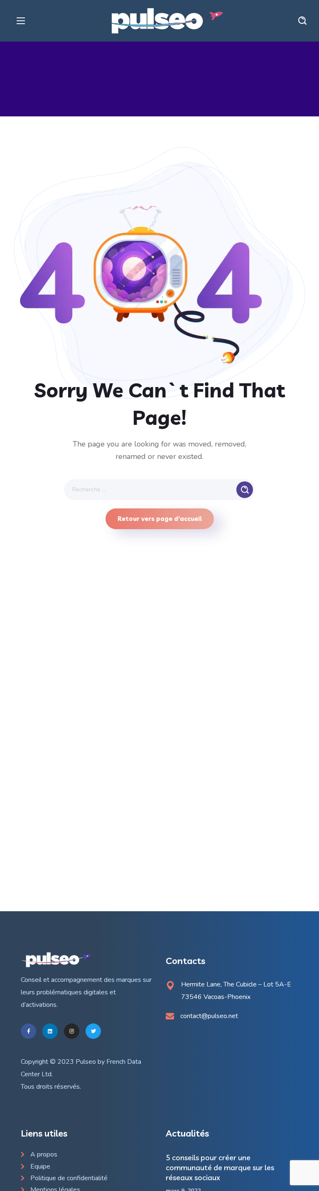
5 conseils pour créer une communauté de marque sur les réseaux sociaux (220, 1167)
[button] (302, 21)
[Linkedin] (50, 1031)
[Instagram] (71, 1031)
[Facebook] (28, 1031)
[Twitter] (93, 1031)
